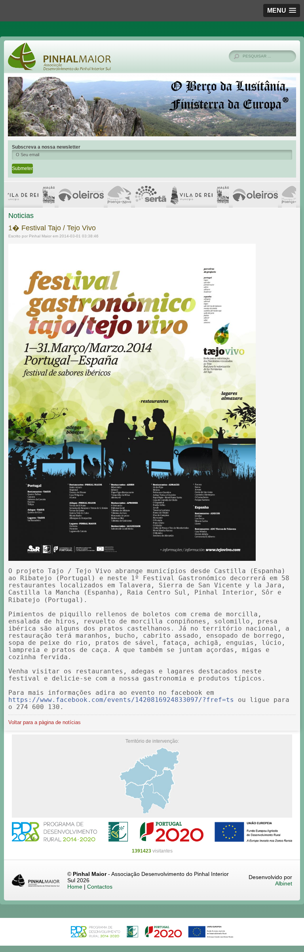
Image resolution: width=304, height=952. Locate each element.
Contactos (99, 886)
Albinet (283, 883)
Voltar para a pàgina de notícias (44, 722)
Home (74, 886)
